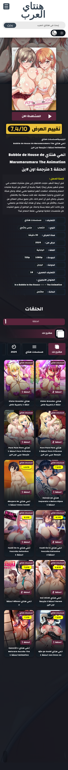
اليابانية (40, 250)
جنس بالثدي (26, 228)
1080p (38, 257)
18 (31, 272)
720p (27, 257)
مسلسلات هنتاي (32, 220)
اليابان (40, 265)
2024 (38, 243)
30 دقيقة (33, 235)
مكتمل (40, 292)
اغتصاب (41, 228)
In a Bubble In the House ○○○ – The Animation (38, 285)
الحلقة (22, 322)
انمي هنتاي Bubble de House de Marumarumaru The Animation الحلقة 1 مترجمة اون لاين (37, 162)
